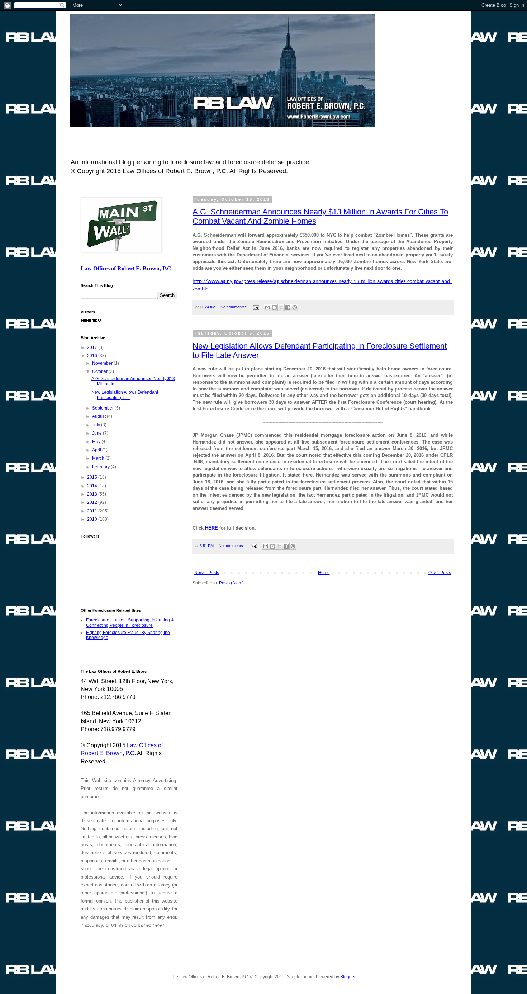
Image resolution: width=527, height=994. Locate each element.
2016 (92, 355)
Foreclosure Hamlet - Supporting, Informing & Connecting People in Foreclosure (130, 622)
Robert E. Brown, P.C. (145, 268)
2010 (92, 519)
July (96, 424)
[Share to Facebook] (287, 307)
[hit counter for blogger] (91, 321)
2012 (92, 502)
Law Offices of (98, 268)
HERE (212, 528)
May (96, 441)
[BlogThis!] (274, 307)
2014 (92, 485)
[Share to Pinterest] (294, 307)
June (97, 433)
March (98, 458)
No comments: (233, 307)
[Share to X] (281, 307)
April (97, 450)
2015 (92, 477)
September (103, 408)
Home (324, 572)
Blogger (347, 976)
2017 (92, 347)
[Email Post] (255, 307)
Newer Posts (206, 572)
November (103, 363)
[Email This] (267, 307)
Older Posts (439, 572)
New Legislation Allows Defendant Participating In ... (124, 395)
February (101, 466)
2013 (92, 494)
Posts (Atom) (231, 583)
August (99, 416)
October (100, 371)
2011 (92, 510)
